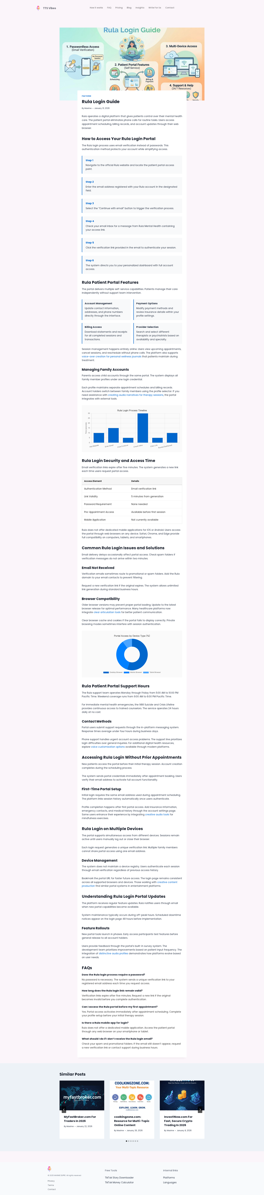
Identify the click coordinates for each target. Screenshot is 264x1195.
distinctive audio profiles (113, 953)
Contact (169, 7)
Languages (170, 1182)
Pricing (119, 7)
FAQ (109, 7)
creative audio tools (157, 814)
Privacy (51, 1181)
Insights (140, 7)
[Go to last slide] (64, 1109)
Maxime (88, 108)
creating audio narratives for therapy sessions (135, 395)
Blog (129, 7)
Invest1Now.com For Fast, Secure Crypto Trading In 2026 (178, 1121)
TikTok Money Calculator (119, 1182)
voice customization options (108, 746)
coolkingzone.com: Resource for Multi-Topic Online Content (131, 1121)
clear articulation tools (107, 612)
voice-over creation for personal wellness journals (111, 356)
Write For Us (154, 7)
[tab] (126, 1141)
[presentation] (82, 1095)
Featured (86, 96)
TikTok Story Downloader (119, 1177)
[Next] (200, 1109)
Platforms (169, 1177)
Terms (51, 1185)
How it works (96, 7)
